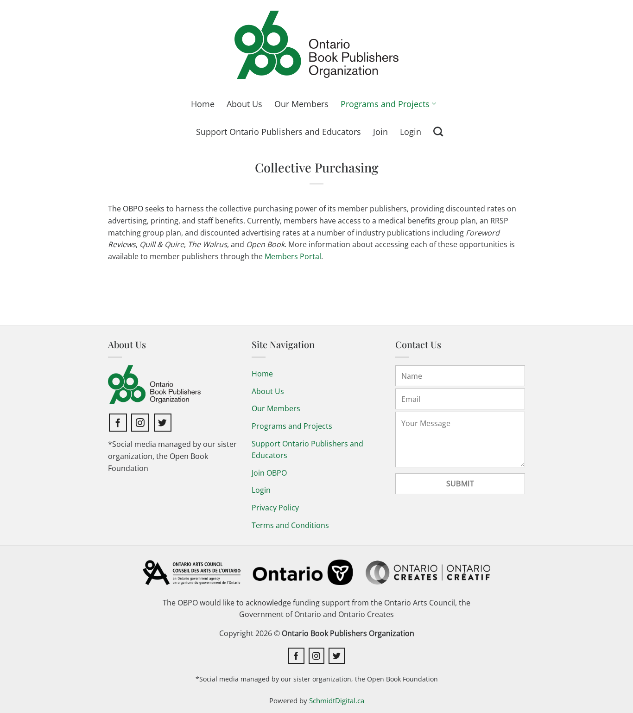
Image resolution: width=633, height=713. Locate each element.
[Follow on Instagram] (140, 423)
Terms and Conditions (290, 525)
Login (410, 131)
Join (380, 131)
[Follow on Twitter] (163, 423)
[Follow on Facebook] (118, 423)
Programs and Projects (385, 103)
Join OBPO (269, 473)
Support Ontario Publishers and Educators (278, 131)
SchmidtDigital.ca (336, 700)
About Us (244, 103)
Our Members (301, 103)
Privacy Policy (275, 508)
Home (203, 103)
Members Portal (293, 256)
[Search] (438, 131)
